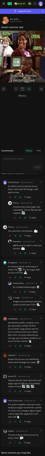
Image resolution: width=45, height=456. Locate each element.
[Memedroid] (9, 3)
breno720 (12, 376)
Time (39, 150)
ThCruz (15, 203)
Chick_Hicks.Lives (15, 400)
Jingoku (11, 431)
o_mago (16, 297)
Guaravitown (18, 283)
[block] (42, 20)
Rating (28, 150)
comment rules (30, 173)
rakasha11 (12, 355)
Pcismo (23, 96)
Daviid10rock (14, 182)
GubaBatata (13, 319)
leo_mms (14, 19)
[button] (35, 3)
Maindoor (17, 241)
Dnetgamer (13, 262)
